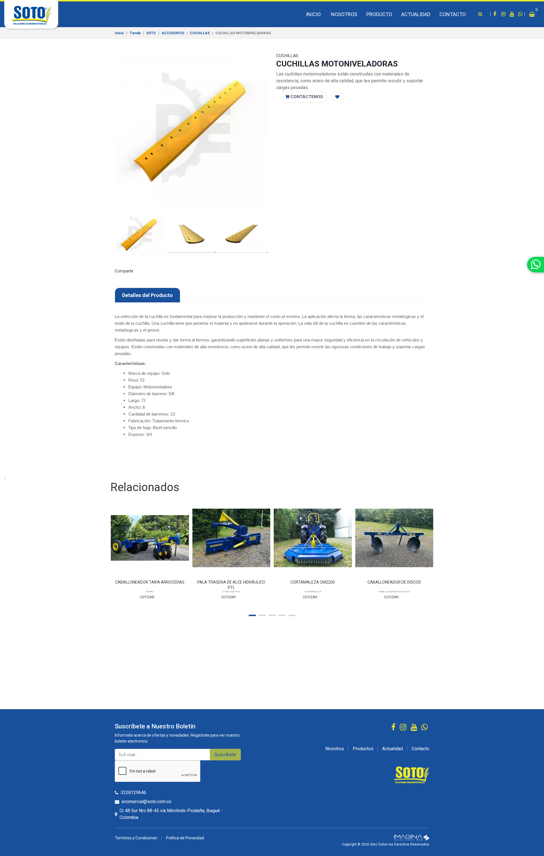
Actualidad (415, 14)
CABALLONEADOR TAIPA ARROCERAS (149, 582)
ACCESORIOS (173, 33)
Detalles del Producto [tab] (147, 295)
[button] (534, 14)
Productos (363, 748)
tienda (135, 33)
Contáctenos (306, 96)
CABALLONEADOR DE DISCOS (394, 582)
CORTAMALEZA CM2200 (312, 582)
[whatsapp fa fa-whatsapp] (520, 14)
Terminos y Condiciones (136, 838)
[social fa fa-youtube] (512, 14)
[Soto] (411, 774)
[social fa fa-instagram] (503, 14)
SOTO (151, 33)
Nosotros (344, 14)
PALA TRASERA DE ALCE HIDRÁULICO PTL (231, 585)
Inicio (313, 14)
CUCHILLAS (200, 33)
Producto (379, 14)
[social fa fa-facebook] (495, 14)
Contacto (452, 14)
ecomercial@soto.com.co (146, 801)
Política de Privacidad (185, 838)
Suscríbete (225, 754)
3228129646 (133, 792)
